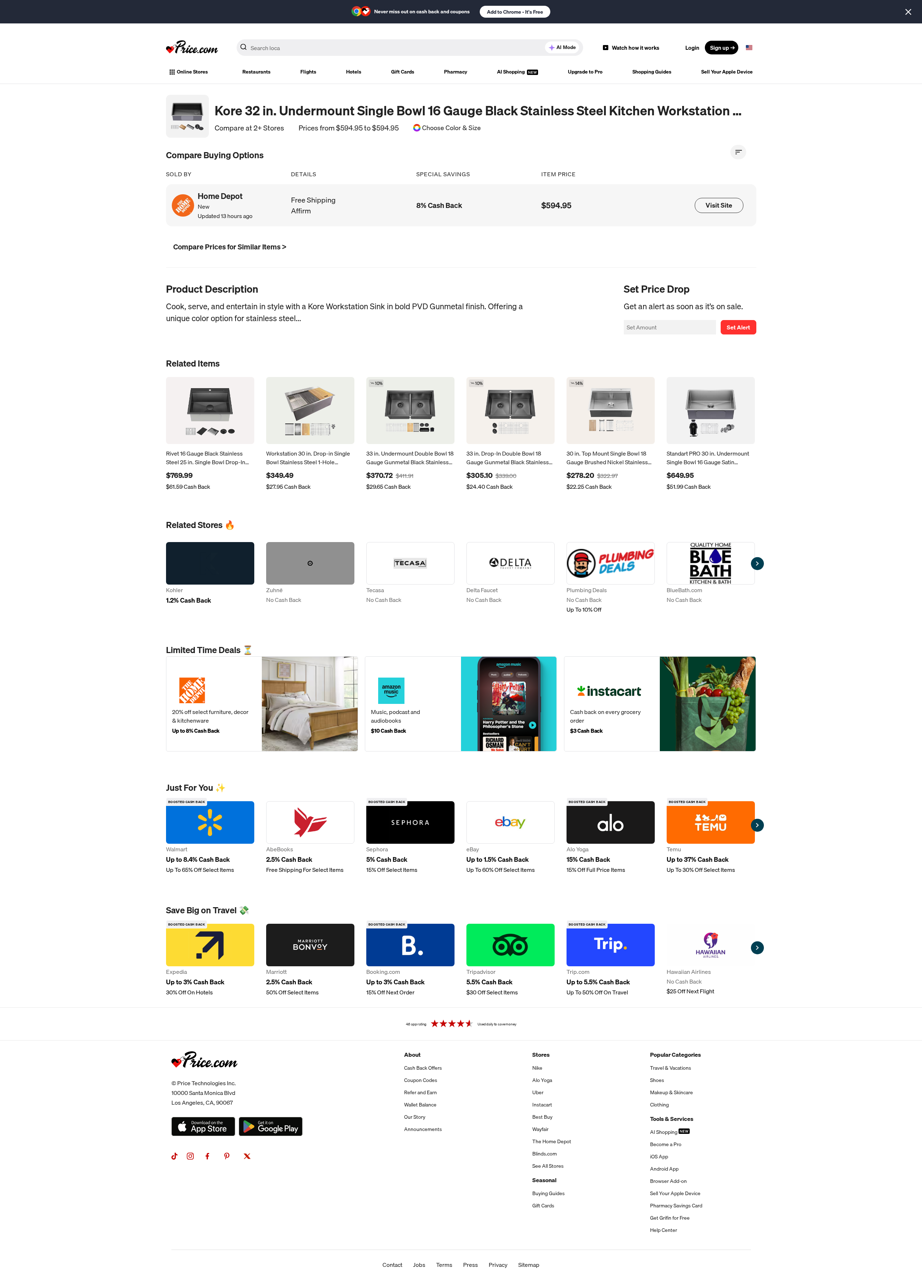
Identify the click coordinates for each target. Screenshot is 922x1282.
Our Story (414, 1117)
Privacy (498, 1264)
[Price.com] (204, 1075)
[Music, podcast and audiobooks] (460, 704)
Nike (537, 1068)
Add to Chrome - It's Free (515, 12)
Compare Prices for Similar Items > (229, 246)
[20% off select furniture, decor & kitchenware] (262, 704)
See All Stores (548, 1166)
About (412, 1054)
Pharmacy (455, 72)
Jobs (419, 1264)
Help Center (663, 1230)
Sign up (719, 47)
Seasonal (544, 1180)
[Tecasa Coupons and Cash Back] (410, 578)
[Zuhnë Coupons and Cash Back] (310, 578)
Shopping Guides (651, 72)
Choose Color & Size (451, 128)
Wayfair (540, 1129)
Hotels (353, 72)
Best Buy (542, 1117)
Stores (541, 1054)
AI (566, 47)
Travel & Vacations (670, 1068)
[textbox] (749, 48)
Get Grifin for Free (670, 1218)
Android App (664, 1169)
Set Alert (738, 327)
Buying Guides (548, 1193)
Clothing (659, 1105)
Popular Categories (675, 1054)
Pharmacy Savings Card (676, 1206)
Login (692, 47)
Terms (444, 1264)
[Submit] (243, 49)
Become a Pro (665, 1144)
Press (470, 1264)
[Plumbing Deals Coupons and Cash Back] (611, 578)
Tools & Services (671, 1118)
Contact (392, 1264)
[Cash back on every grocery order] (660, 704)
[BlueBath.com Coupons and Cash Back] (711, 578)
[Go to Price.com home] (192, 48)
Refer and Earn (420, 1092)
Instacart (542, 1105)
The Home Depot (551, 1141)
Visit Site (719, 205)
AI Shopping (511, 72)
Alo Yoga (542, 1080)
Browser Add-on (668, 1181)
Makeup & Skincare (671, 1092)
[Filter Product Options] (738, 152)
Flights (308, 72)
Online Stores (192, 72)
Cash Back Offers (423, 1068)
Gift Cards (402, 72)
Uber (537, 1092)
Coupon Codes (420, 1080)
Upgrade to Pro (585, 72)
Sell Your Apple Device (727, 72)
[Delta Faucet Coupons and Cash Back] (510, 578)
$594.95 (556, 205)
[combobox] (409, 47)
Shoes (657, 1080)
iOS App (659, 1157)
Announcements (423, 1129)
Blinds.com (544, 1154)
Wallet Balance (420, 1105)
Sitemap (529, 1264)
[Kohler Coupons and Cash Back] (210, 578)
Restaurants (256, 72)
